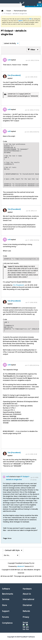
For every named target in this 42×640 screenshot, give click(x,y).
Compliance (7, 623)
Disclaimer (27, 605)
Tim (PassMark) (14, 75)
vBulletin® (20, 566)
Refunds (26, 611)
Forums (5, 617)
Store (4, 605)
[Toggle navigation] (40, 2)
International (28, 599)
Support (5, 611)
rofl (9, 60)
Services (5, 599)
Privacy (26, 617)
